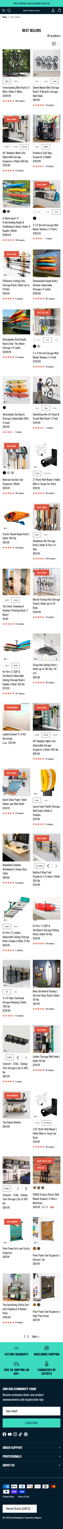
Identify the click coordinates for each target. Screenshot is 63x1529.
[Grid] (54, 44)
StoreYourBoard (17, 1517)
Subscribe (31, 1423)
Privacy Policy (8, 1496)
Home (4, 17)
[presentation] (34, 212)
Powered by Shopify (33, 1517)
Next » (36, 1336)
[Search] (10, 10)
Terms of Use (23, 1496)
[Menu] (3, 10)
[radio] (7, 81)
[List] (58, 44)
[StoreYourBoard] (31, 10)
